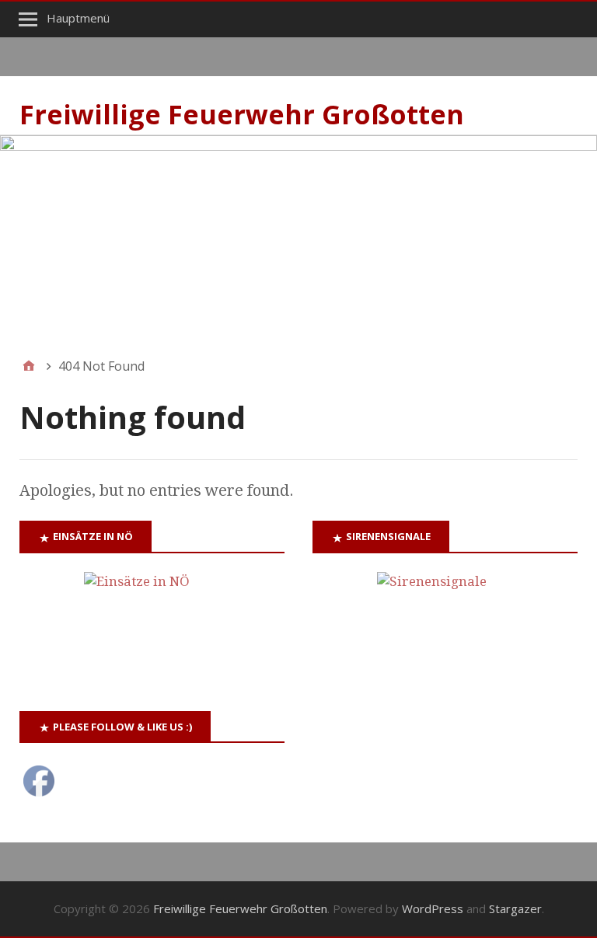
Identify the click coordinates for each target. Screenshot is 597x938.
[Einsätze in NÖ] (152, 623)
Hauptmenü (78, 18)
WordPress (432, 908)
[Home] (28, 366)
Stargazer (515, 908)
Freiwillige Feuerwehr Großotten (241, 114)
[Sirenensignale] (445, 623)
